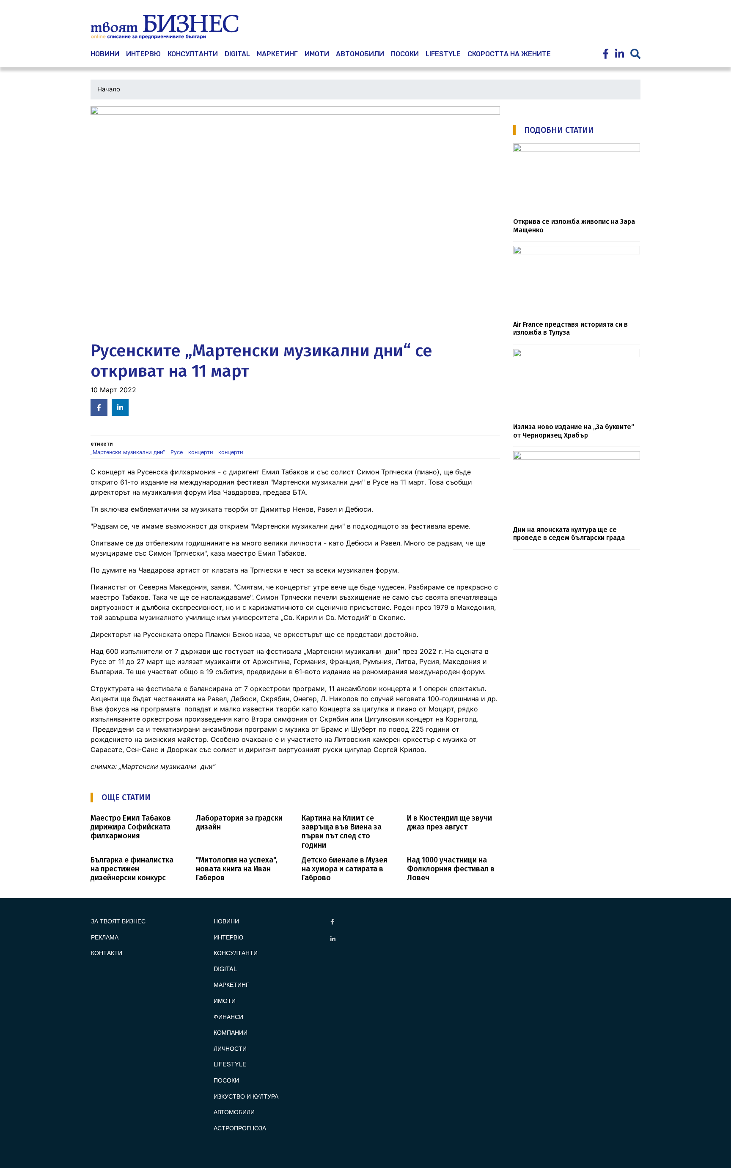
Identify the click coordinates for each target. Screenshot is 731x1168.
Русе (176, 452)
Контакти (106, 952)
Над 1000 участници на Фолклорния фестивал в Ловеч (451, 869)
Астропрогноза (240, 1127)
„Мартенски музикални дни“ (128, 452)
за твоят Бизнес (118, 920)
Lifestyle (443, 54)
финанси (228, 1016)
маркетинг (277, 54)
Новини (226, 920)
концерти (200, 452)
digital (225, 968)
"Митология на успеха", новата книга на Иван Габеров (236, 869)
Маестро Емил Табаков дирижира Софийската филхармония (131, 827)
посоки (405, 54)
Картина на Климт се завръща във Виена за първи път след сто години (342, 831)
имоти (317, 54)
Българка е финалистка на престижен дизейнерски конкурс (132, 869)
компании (230, 1032)
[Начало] (165, 27)
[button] (295, 221)
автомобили (360, 54)
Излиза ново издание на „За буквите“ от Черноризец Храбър (573, 431)
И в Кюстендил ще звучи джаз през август (449, 823)
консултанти (193, 54)
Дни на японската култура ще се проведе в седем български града (569, 534)
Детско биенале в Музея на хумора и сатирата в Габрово (344, 869)
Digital (237, 54)
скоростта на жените (509, 54)
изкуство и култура (246, 1095)
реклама (104, 936)
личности (230, 1048)
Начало (108, 89)
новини (105, 54)
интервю (143, 54)
